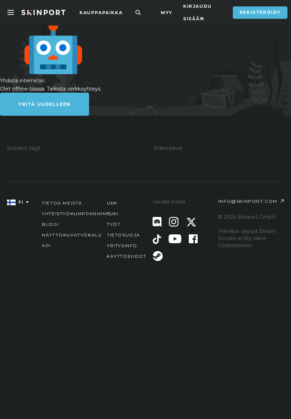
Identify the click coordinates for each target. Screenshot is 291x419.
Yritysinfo (122, 245)
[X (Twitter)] (191, 222)
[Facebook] (193, 238)
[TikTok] (157, 239)
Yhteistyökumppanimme (76, 213)
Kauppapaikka (100, 12)
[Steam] (158, 256)
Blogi (50, 224)
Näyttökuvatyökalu (72, 235)
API (46, 245)
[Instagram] (174, 222)
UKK (112, 203)
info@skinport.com (248, 201)
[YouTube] (175, 238)
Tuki (113, 213)
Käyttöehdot (127, 256)
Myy (166, 12)
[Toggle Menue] (11, 12)
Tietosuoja (123, 235)
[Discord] (157, 222)
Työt (113, 224)
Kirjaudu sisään (197, 12)
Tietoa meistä (62, 203)
